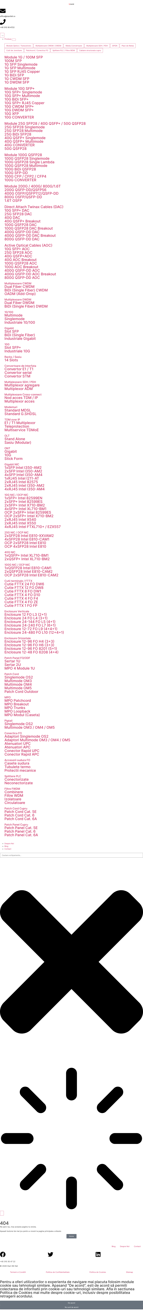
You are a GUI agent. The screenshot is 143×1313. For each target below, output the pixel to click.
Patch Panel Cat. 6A (21, 835)
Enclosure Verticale (16, 611)
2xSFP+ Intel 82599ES (23, 501)
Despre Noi (124, 1246)
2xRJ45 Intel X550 (20, 523)
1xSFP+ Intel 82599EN (23, 498)
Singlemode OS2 (18, 677)
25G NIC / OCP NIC (16, 532)
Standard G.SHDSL (20, 414)
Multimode (13, 315)
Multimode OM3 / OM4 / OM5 (29, 727)
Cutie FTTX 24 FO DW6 (24, 584)
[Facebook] (3, 1254)
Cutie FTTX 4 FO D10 (22, 595)
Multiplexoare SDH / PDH (20, 382)
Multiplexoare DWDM (17, 299)
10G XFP (11, 113)
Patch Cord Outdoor (21, 691)
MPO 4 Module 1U (19, 668)
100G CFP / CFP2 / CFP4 (25, 176)
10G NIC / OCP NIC (16, 495)
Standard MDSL (17, 410)
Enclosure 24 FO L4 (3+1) (26, 618)
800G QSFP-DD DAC (22, 239)
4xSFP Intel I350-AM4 (23, 475)
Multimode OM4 (18, 684)
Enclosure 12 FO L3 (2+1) (25, 614)
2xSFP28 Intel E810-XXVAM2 (29, 535)
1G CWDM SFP (16, 78)
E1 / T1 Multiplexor (19, 423)
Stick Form (13, 458)
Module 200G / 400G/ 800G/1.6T (32, 186)
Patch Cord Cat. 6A (20, 819)
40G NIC (9, 552)
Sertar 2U (12, 664)
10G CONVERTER (19, 117)
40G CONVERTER (19, 145)
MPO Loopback (17, 711)
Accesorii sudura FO (17, 760)
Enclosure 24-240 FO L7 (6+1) (30, 625)
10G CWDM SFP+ (19, 106)
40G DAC (12, 217)
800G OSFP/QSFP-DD (23, 197)
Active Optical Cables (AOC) (28, 245)
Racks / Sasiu (12, 357)
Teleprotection (16, 426)
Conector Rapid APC (21, 754)
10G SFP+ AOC (17, 249)
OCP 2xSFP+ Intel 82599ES (27, 512)
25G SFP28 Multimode (23, 130)
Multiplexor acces (19, 401)
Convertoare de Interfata (20, 365)
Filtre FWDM (12, 788)
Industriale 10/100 (19, 322)
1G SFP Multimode (19, 68)
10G (6, 344)
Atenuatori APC (17, 747)
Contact (137, 1246)
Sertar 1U (12, 661)
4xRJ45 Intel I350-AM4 (24, 489)
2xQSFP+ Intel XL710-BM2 (27, 559)
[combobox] (71, 855)
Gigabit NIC (11, 464)
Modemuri (10, 407)
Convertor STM (17, 376)
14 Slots (11, 360)
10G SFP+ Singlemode (23, 92)
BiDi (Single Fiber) (19, 335)
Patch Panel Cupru (16, 824)
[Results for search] (71, 1139)
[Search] (2, 1213)
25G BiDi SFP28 (17, 134)
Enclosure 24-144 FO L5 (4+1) (30, 621)
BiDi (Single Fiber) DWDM (26, 306)
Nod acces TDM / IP (21, 397)
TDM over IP (12, 419)
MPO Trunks (14, 708)
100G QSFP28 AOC (20, 263)
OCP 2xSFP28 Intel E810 (25, 543)
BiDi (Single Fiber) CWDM (26, 290)
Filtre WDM (13, 795)
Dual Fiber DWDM (19, 303)
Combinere (13, 792)
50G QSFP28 (15, 148)
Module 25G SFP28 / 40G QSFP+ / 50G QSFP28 (45, 123)
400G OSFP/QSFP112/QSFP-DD (31, 193)
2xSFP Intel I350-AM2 (23, 471)
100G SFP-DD (16, 173)
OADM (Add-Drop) (20, 294)
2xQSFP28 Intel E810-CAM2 (28, 571)
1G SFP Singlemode (21, 64)
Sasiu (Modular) (17, 442)
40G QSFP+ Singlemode (25, 138)
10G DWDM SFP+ (19, 110)
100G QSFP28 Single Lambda (29, 162)
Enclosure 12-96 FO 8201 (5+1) (30, 648)
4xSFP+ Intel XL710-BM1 (25, 509)
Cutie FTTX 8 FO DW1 (22, 591)
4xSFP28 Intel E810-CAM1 (26, 539)
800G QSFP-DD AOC (22, 277)
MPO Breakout (16, 704)
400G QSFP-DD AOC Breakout (30, 274)
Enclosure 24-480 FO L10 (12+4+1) (34, 632)
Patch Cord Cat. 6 (19, 815)
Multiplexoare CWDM (17, 283)
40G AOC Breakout (20, 259)
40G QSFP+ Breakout (22, 221)
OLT (7, 435)
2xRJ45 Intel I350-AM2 (24, 485)
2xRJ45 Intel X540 (20, 519)
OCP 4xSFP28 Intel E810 (25, 546)
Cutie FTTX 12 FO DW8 (23, 587)
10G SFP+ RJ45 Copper (24, 103)
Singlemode (14, 319)
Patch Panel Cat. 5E (21, 828)
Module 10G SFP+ (19, 88)
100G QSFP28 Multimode (25, 165)
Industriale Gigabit (20, 338)
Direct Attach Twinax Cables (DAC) (33, 207)
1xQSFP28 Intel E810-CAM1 (28, 568)
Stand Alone (14, 439)
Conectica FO (13, 733)
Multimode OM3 (18, 681)
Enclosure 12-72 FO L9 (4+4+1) (30, 629)
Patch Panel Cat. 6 (20, 831)
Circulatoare (14, 802)
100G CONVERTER (20, 180)
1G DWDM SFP (16, 82)
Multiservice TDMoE (21, 430)
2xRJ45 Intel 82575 (21, 482)
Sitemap (129, 1272)
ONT (7, 448)
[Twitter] (50, 1254)
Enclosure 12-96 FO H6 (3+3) (29, 645)
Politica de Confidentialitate (57, 1272)
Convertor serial (18, 372)
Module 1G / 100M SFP (23, 57)
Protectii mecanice (20, 770)
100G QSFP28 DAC (20, 225)
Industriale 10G (17, 351)
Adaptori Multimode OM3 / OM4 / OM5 (37, 740)
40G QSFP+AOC (18, 256)
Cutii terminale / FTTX (18, 581)
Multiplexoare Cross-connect (23, 394)
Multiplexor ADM (18, 389)
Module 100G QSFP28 (23, 155)
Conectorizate (16, 779)
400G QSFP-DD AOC (22, 270)
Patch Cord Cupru (15, 808)
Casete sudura (16, 763)
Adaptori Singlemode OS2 (26, 736)
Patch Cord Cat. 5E (20, 811)
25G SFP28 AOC (18, 252)
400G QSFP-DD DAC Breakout (30, 235)
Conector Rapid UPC (21, 751)
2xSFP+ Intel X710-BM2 (24, 505)
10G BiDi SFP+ (16, 99)
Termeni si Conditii (18, 1272)
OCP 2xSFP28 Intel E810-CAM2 (31, 575)
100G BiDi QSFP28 (20, 169)
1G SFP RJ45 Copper (22, 71)
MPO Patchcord (17, 700)
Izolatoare (12, 799)
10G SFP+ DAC (16, 210)
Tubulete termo (17, 767)
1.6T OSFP (13, 200)
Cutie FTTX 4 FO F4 (21, 598)
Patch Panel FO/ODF (17, 658)
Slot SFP (11, 331)
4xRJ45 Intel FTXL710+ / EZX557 (32, 527)
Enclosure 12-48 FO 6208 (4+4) (31, 652)
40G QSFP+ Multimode (23, 141)
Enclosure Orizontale (17, 638)
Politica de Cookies (97, 1272)
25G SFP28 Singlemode (24, 127)
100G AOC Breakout (21, 267)
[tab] (18, 45)
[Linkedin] (98, 1254)
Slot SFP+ (12, 347)
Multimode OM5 (18, 688)
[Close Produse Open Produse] (14, 40)
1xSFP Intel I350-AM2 (23, 467)
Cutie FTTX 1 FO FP (20, 605)
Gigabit (9, 328)
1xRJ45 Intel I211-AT (21, 478)
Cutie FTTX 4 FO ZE (21, 602)
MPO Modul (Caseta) (22, 715)
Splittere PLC (12, 776)
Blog (114, 1246)
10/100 (8, 312)
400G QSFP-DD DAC (22, 232)
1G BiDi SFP (14, 75)
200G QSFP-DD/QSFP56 (25, 190)
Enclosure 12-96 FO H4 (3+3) (29, 641)
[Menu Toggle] (2, 35)
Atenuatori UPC (17, 743)
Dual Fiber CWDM (19, 286)
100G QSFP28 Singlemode (26, 158)
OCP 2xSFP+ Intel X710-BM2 (29, 516)
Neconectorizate (18, 783)
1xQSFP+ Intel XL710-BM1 (26, 555)
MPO (7, 697)
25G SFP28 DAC (18, 214)
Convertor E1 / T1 (18, 369)
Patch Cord (11, 674)
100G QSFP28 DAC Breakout (28, 228)
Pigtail (8, 720)
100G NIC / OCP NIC (17, 564)
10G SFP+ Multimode (22, 96)
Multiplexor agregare (22, 385)
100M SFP (13, 61)
